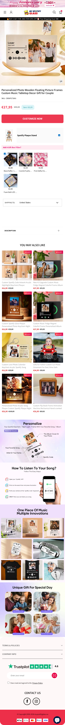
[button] (5, 12)
